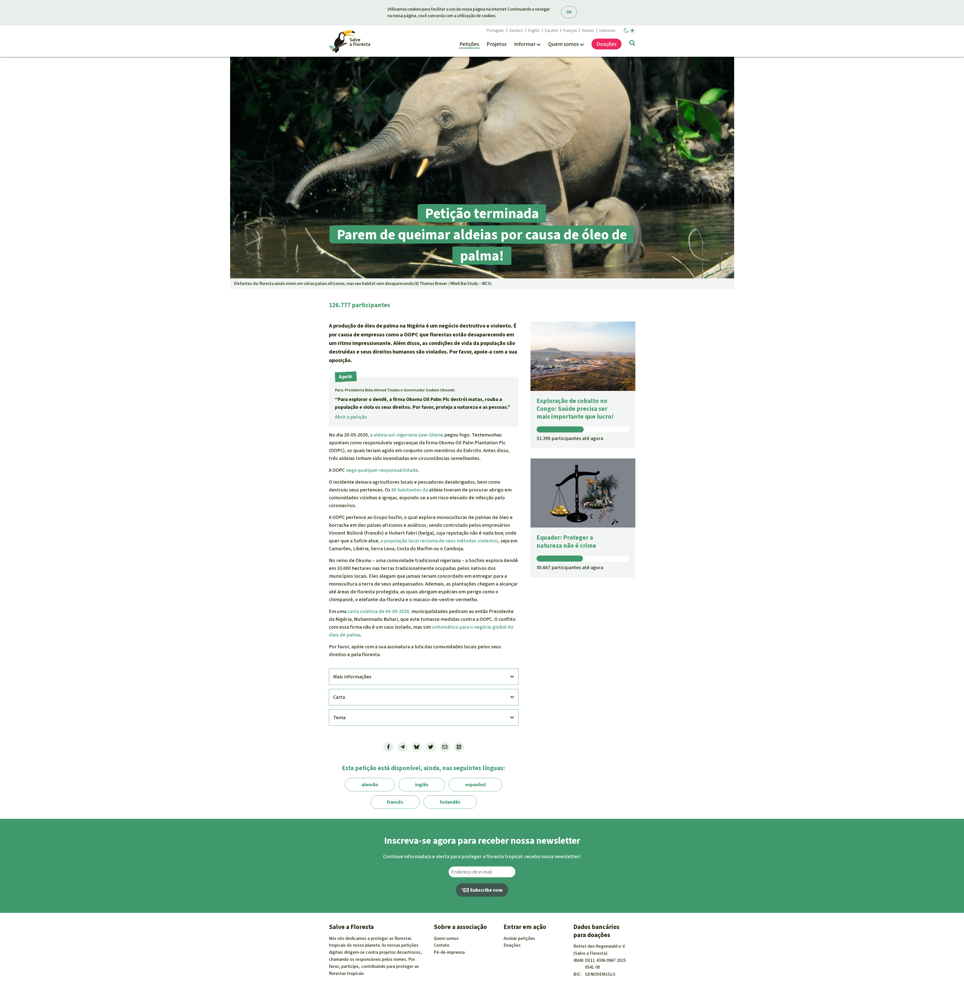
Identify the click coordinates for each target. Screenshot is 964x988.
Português (495, 30)
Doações (512, 945)
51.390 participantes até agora (570, 438)
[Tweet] (431, 747)
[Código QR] (459, 747)
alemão (369, 784)
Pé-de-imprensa (449, 952)
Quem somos (446, 938)
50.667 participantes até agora (570, 567)
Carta (339, 697)
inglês (421, 784)
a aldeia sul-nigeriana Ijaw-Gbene (406, 434)
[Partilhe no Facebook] (388, 747)
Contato (441, 945)
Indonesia (607, 30)
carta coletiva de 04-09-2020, (379, 611)
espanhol (475, 784)
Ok (569, 12)
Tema (339, 717)
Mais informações (352, 676)
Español (551, 30)
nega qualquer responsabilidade (382, 470)
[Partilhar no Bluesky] (417, 747)
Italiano (588, 30)
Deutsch (516, 30)
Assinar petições (519, 938)
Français (570, 30)
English (534, 30)
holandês (450, 802)
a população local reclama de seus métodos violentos (439, 540)
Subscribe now (486, 890)
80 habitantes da (409, 489)
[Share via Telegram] (402, 747)
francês (395, 802)
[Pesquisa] (632, 44)
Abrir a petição (351, 417)
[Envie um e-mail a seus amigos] (445, 747)
